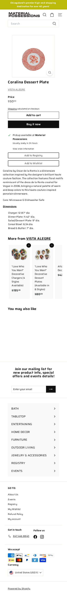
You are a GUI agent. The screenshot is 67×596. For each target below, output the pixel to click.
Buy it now (33, 124)
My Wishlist (14, 509)
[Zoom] (50, 72)
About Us (13, 494)
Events (11, 499)
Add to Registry (33, 155)
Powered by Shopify (19, 588)
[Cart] (52, 15)
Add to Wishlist (33, 163)
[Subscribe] (51, 389)
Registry (12, 504)
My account (14, 519)
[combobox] (33, 23)
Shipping (12, 108)
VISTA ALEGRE (16, 89)
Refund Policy (15, 514)
